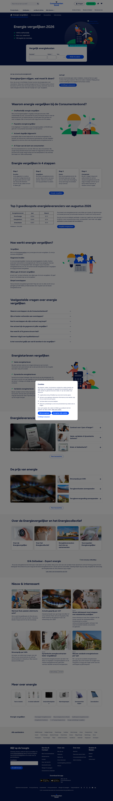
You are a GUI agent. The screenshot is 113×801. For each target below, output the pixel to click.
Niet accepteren (44, 413)
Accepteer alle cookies (60, 413)
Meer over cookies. (56, 409)
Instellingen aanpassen (44, 417)
